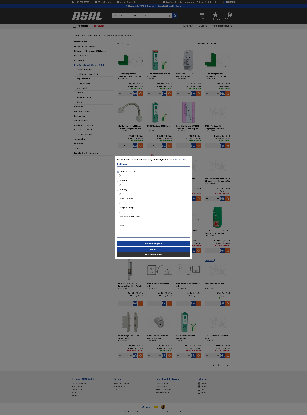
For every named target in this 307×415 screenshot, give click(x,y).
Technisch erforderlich (127, 172)
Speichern (153, 249)
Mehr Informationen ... (182, 160)
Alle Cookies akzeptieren (153, 244)
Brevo (122, 226)
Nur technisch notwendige (153, 254)
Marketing (123, 190)
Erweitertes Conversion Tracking (130, 217)
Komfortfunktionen (126, 199)
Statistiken (123, 181)
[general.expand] (120, 175)
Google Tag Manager (127, 208)
